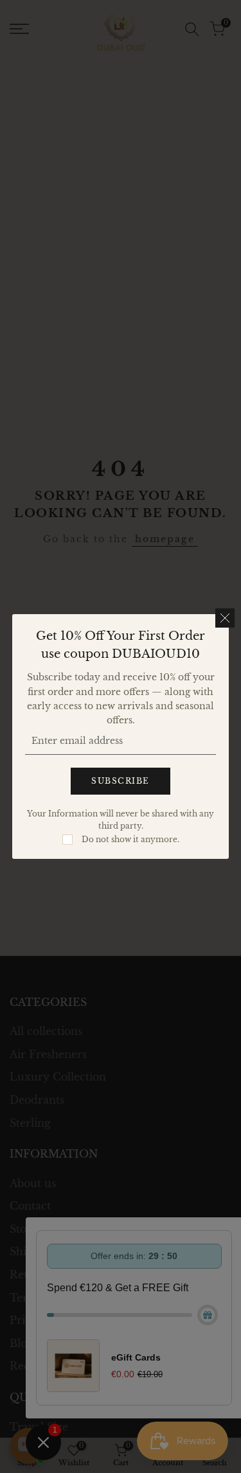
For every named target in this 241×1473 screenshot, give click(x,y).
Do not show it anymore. (130, 839)
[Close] (225, 618)
